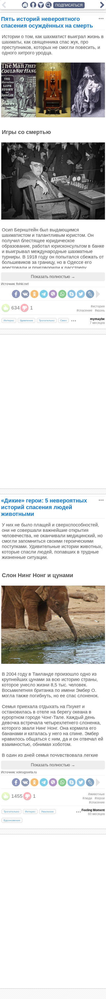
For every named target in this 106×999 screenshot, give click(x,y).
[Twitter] (81, 294)
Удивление (26, 320)
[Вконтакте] (25, 294)
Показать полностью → (53, 276)
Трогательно (47, 320)
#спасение (84, 310)
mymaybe (97, 319)
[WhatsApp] (62, 294)
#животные (96, 794)
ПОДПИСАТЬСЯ (69, 5)
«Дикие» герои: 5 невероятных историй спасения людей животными (44, 507)
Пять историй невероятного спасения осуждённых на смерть (47, 22)
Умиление (47, 811)
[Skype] (71, 294)
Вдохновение (12, 820)
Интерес (9, 320)
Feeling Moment (93, 810)
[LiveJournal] (90, 294)
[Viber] (53, 294)
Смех (63, 320)
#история (98, 306)
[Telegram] (44, 294)
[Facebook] (16, 294)
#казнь (100, 310)
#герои (100, 798)
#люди (87, 798)
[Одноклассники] (34, 294)
